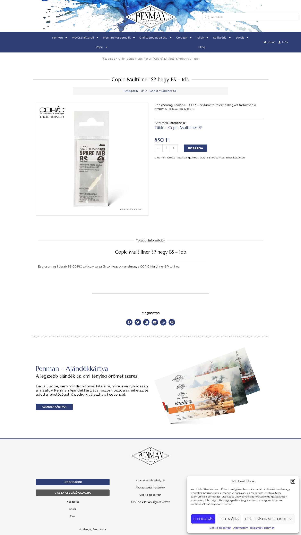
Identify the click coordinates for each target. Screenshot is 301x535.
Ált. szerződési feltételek (150, 487)
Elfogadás (203, 519)
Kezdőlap (109, 58)
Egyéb (239, 37)
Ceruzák (181, 37)
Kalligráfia (219, 37)
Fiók (72, 516)
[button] (293, 481)
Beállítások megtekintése (269, 519)
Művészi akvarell (83, 37)
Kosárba (195, 148)
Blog (202, 47)
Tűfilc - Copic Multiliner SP (134, 58)
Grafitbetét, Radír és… (153, 37)
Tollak (200, 37)
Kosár (72, 508)
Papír (99, 47)
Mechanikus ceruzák (117, 37)
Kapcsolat (73, 501)
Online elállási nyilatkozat (150, 502)
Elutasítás (229, 519)
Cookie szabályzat (220, 527)
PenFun (57, 37)
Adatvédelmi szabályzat (150, 480)
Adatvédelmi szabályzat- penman (254, 527)
